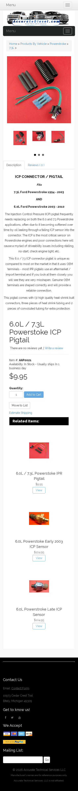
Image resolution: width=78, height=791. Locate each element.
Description (13, 165)
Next (60, 140)
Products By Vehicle (33, 43)
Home (13, 43)
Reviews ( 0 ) (36, 165)
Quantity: (16, 388)
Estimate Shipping (20, 412)
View (39, 490)
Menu (11, 5)
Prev (18, 140)
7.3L (11, 47)
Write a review (54, 348)
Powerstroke (58, 43)
